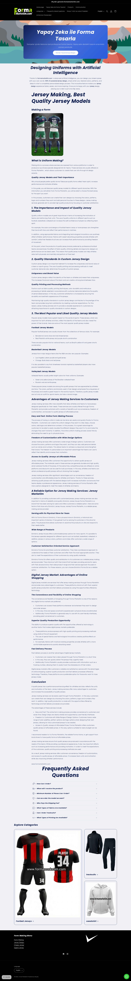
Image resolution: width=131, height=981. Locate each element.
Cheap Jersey (19, 945)
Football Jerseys (24, 921)
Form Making (19, 940)
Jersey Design (19, 942)
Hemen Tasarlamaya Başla (65, 52)
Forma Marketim (23, 976)
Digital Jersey (19, 948)
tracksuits (91, 875)
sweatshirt (91, 921)
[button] (40, 11)
